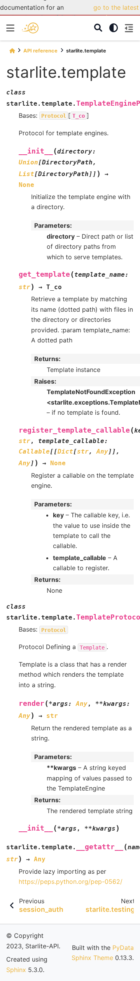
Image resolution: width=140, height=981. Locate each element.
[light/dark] (113, 28)
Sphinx (16, 970)
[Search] (98, 28)
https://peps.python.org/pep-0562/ (70, 881)
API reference (40, 51)
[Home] (12, 51)
